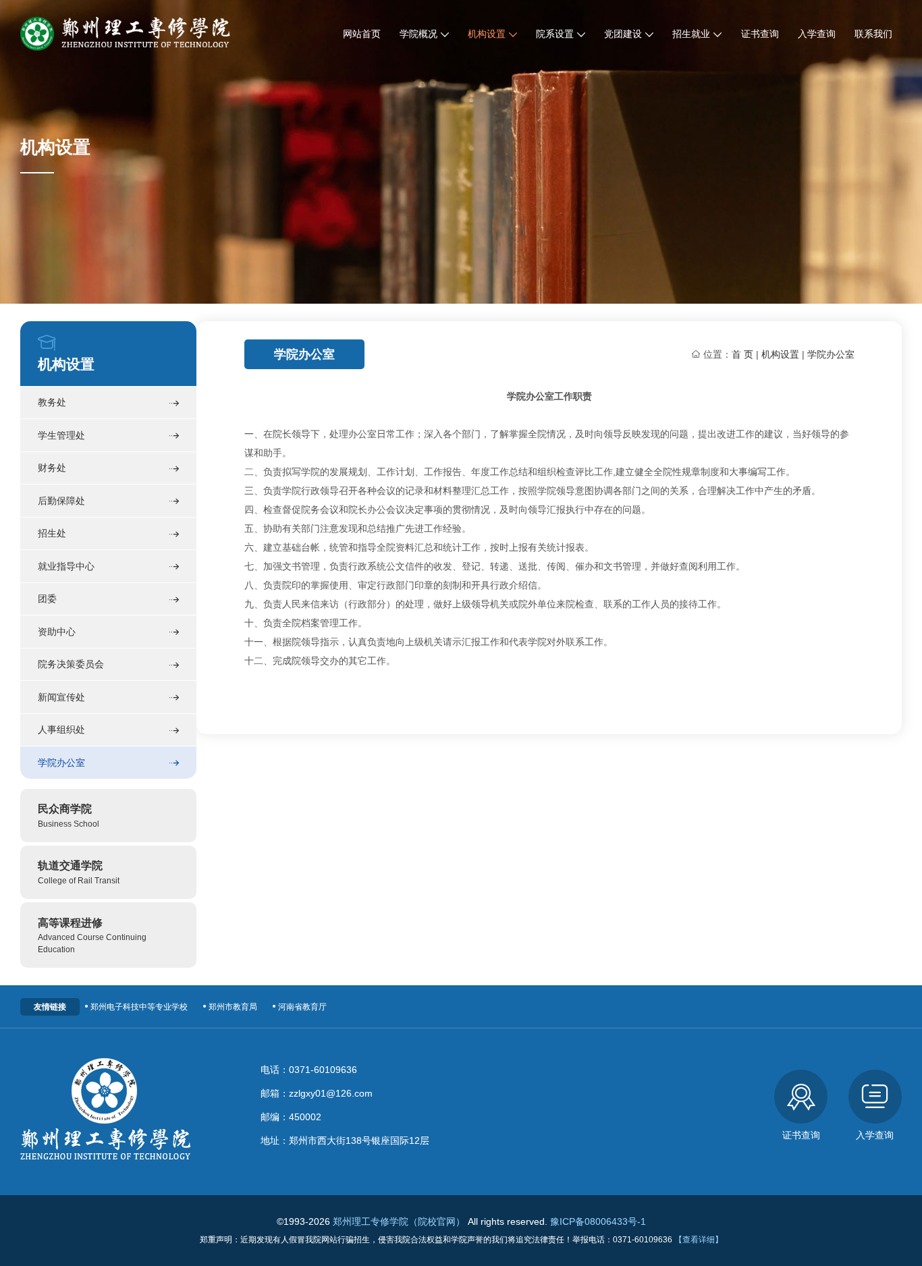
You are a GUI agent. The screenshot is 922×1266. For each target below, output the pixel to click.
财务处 (52, 467)
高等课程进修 (92, 935)
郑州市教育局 (233, 1007)
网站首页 (362, 33)
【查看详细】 (698, 1239)
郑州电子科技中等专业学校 (139, 1007)
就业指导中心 (66, 566)
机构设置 (487, 33)
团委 (47, 598)
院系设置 (555, 33)
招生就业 (691, 33)
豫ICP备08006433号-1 (598, 1221)
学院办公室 (61, 762)
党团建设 (623, 33)
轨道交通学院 (78, 872)
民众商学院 (68, 815)
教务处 (52, 402)
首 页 (742, 354)
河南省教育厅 (302, 1007)
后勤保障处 (61, 500)
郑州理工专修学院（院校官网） (399, 1221)
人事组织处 (61, 729)
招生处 (52, 533)
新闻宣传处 (61, 697)
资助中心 (57, 631)
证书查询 (760, 33)
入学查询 (817, 33)
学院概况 (418, 33)
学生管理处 (61, 435)
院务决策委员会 (71, 664)
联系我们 (873, 33)
